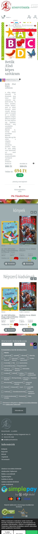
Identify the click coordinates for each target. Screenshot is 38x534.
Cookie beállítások (7, 484)
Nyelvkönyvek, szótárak (18, 383)
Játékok (14, 373)
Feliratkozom (19, 410)
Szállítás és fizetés (20, 40)
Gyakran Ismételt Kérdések (10, 482)
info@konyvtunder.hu (10, 439)
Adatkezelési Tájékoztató (9, 471)
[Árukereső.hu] (8, 512)
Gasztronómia (23, 363)
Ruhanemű (14, 387)
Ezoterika (7, 363)
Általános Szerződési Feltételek (11, 469)
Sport (21, 387)
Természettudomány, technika (10, 397)
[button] (6, 16)
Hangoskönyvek (21, 366)
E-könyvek (6, 359)
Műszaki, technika (25, 378)
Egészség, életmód (14, 359)
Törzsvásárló (18, 46)
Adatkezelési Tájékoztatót (13, 404)
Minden (6, 352)
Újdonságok (17, 27)
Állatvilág (32, 355)
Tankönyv (7, 391)
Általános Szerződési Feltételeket (28, 402)
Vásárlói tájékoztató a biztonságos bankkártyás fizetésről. (19, 506)
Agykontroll (7, 355)
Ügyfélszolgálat (6, 476)
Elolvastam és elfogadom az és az (20, 403)
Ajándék (16, 24)
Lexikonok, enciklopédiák (32, 374)
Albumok (24, 355)
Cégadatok (4, 457)
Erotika (32, 358)
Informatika (26, 368)
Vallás (29, 396)
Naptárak (34, 378)
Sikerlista (16, 37)
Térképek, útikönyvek (31, 392)
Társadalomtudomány (19, 391)
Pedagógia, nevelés (29, 383)
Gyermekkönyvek (9, 366)
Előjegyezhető (18, 33)
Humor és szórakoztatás (8, 369)
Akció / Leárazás (18, 30)
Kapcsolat (16, 43)
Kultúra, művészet (22, 374)
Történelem (22, 396)
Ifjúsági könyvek (17, 369)
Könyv (15, 20)
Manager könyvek (6, 378)
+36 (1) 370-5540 (8, 437)
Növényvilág (8, 382)
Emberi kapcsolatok (23, 359)
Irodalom (7, 373)
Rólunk (3, 454)
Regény (6, 387)
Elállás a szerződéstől (8, 474)
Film (13, 363)
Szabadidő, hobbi (30, 388)
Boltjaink (4, 449)
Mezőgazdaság (16, 378)
